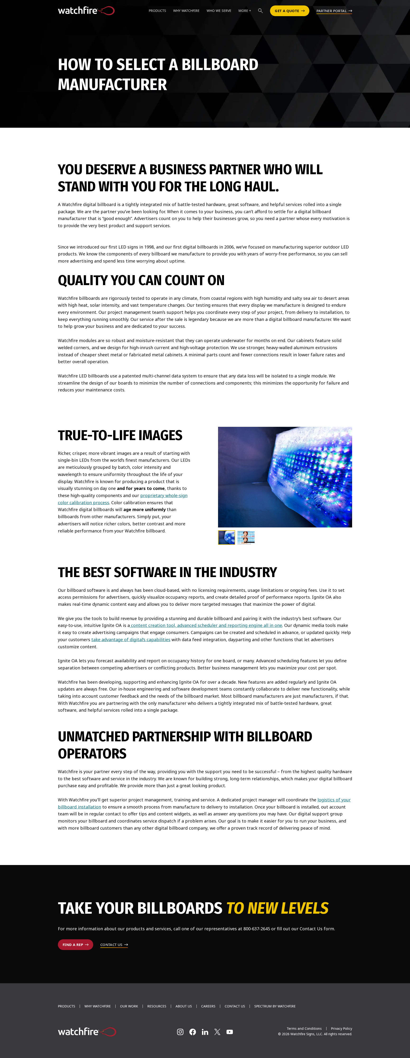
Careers (208, 1006)
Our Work (129, 1006)
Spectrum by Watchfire (275, 1006)
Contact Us (235, 1006)
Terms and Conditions (304, 1028)
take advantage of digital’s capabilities (130, 639)
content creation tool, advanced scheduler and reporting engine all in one (206, 625)
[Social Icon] (180, 1032)
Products (66, 1006)
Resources (156, 1006)
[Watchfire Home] (104, 1032)
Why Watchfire (97, 1006)
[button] (260, 10)
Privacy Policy (341, 1028)
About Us (184, 1006)
